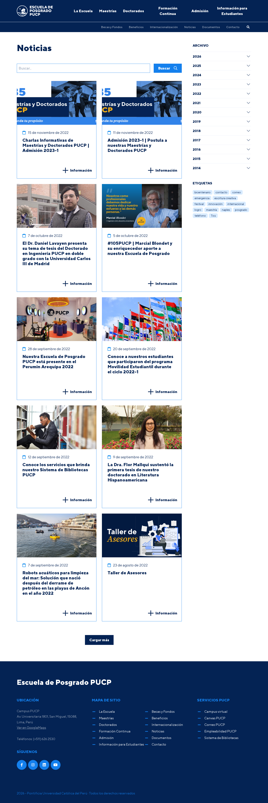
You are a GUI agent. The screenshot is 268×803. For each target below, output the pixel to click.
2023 (197, 84)
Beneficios (136, 27)
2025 (197, 66)
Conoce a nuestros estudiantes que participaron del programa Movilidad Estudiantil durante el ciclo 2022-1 (140, 364)
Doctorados (133, 11)
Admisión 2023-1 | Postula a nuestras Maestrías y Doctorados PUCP (137, 145)
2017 (197, 140)
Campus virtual (216, 711)
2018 (197, 131)
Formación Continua (167, 11)
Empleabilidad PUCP (220, 731)
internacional (236, 204)
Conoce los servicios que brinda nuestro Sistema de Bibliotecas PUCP (56, 469)
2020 (197, 112)
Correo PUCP (214, 725)
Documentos (211, 27)
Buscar (164, 68)
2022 (197, 94)
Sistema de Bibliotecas (221, 738)
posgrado (241, 210)
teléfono (200, 215)
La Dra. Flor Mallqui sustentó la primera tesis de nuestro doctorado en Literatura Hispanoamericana (141, 472)
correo (236, 192)
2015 (197, 159)
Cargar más (99, 640)
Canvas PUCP (214, 718)
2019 (197, 121)
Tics (213, 215)
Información (81, 170)
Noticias (190, 27)
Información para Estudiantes (232, 11)
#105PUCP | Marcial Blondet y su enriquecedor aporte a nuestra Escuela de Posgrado (140, 248)
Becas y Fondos (111, 27)
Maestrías (107, 11)
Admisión (199, 11)
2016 (197, 149)
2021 (197, 103)
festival (199, 204)
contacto (221, 192)
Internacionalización (164, 27)
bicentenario (203, 192)
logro (198, 210)
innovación (216, 204)
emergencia (202, 198)
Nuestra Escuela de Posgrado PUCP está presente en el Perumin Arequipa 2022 (53, 361)
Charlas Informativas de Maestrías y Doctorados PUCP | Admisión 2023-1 (55, 145)
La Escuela (83, 11)
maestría (211, 210)
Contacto (233, 27)
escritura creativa (225, 198)
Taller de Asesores (127, 572)
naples (226, 210)
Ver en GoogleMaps (31, 728)
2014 (197, 168)
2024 (197, 75)
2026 (197, 56)
